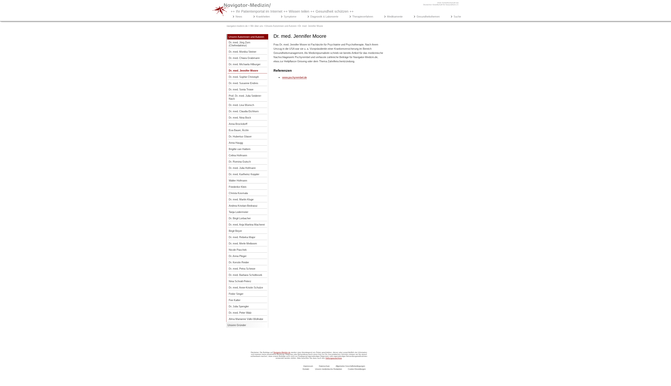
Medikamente (395, 16)
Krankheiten (263, 16)
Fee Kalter (234, 300)
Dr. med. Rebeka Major (242, 237)
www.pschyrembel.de (294, 77)
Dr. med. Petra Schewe (242, 268)
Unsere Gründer (237, 325)
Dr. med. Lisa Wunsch (241, 104)
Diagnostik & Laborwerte (324, 16)
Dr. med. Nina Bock (240, 117)
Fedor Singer (236, 293)
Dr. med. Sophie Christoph (244, 76)
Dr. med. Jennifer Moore (243, 70)
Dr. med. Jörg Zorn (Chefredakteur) (239, 44)
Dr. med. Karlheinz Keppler (244, 174)
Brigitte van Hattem (240, 149)
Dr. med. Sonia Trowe (241, 89)
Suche (457, 16)
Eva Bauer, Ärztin (239, 130)
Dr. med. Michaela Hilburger (245, 64)
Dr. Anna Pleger (238, 256)
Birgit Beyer (235, 230)
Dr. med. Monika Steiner (242, 51)
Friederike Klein (237, 186)
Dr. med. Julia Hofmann (242, 167)
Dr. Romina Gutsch (240, 161)
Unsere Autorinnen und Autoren (246, 36)
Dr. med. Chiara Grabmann (244, 57)
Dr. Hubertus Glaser (240, 136)
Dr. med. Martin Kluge (241, 199)
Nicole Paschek (238, 249)
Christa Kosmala (238, 193)
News (239, 16)
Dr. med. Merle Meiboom (243, 243)
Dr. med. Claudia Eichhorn (244, 111)
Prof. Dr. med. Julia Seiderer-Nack (245, 97)
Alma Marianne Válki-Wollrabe (246, 318)
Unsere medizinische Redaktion (328, 369)
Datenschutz (324, 366)
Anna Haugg (236, 142)
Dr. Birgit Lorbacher (240, 218)
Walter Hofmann (238, 180)
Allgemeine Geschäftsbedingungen (350, 366)
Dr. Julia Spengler (239, 306)
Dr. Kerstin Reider (239, 262)
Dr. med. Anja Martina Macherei (247, 224)
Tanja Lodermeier (238, 211)
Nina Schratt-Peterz (240, 281)
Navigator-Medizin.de (281, 352)
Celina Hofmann (238, 155)
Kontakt (306, 369)
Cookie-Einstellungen (357, 369)
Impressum (308, 366)
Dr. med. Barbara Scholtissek (245, 274)
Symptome (290, 16)
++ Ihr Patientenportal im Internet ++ (292, 11)
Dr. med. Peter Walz (240, 312)
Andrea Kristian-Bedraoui (243, 205)
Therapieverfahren (362, 16)
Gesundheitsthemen (428, 16)
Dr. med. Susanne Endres (243, 83)
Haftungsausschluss (334, 358)
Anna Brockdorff (238, 123)
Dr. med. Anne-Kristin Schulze (246, 287)
